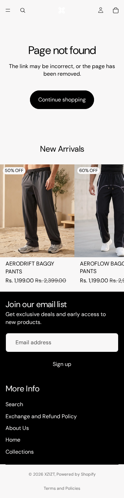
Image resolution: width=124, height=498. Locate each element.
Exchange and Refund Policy (41, 416)
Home (13, 439)
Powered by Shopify (76, 474)
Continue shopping (62, 99)
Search (14, 404)
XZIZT (49, 474)
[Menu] (8, 10)
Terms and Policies (62, 488)
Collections (20, 451)
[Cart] (115, 10)
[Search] (22, 10)
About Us (17, 428)
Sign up (62, 364)
